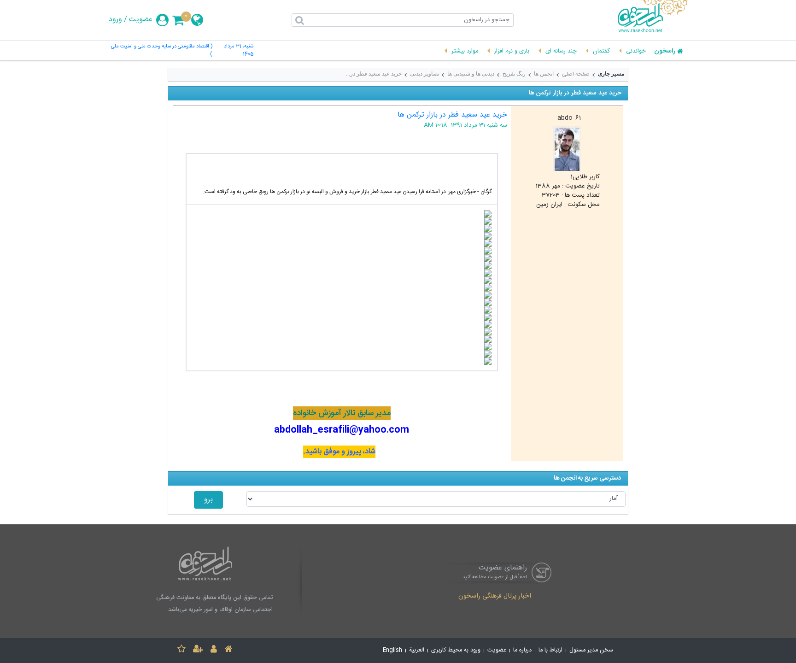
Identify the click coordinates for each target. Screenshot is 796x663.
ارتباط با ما (550, 650)
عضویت (140, 19)
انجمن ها (544, 73)
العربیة (416, 650)
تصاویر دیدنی (424, 73)
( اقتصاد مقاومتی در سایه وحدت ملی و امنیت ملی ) (161, 51)
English (392, 650)
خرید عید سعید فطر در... (374, 73)
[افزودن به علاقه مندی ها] (181, 650)
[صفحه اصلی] (228, 650)
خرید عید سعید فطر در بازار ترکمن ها (452, 115)
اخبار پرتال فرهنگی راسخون (494, 597)
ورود (115, 19)
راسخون (664, 52)
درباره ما (522, 650)
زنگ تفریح (514, 73)
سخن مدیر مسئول (591, 650)
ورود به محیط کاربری (455, 650)
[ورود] (214, 650)
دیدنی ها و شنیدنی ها (470, 73)
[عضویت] (198, 650)
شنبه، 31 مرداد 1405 (238, 51)
